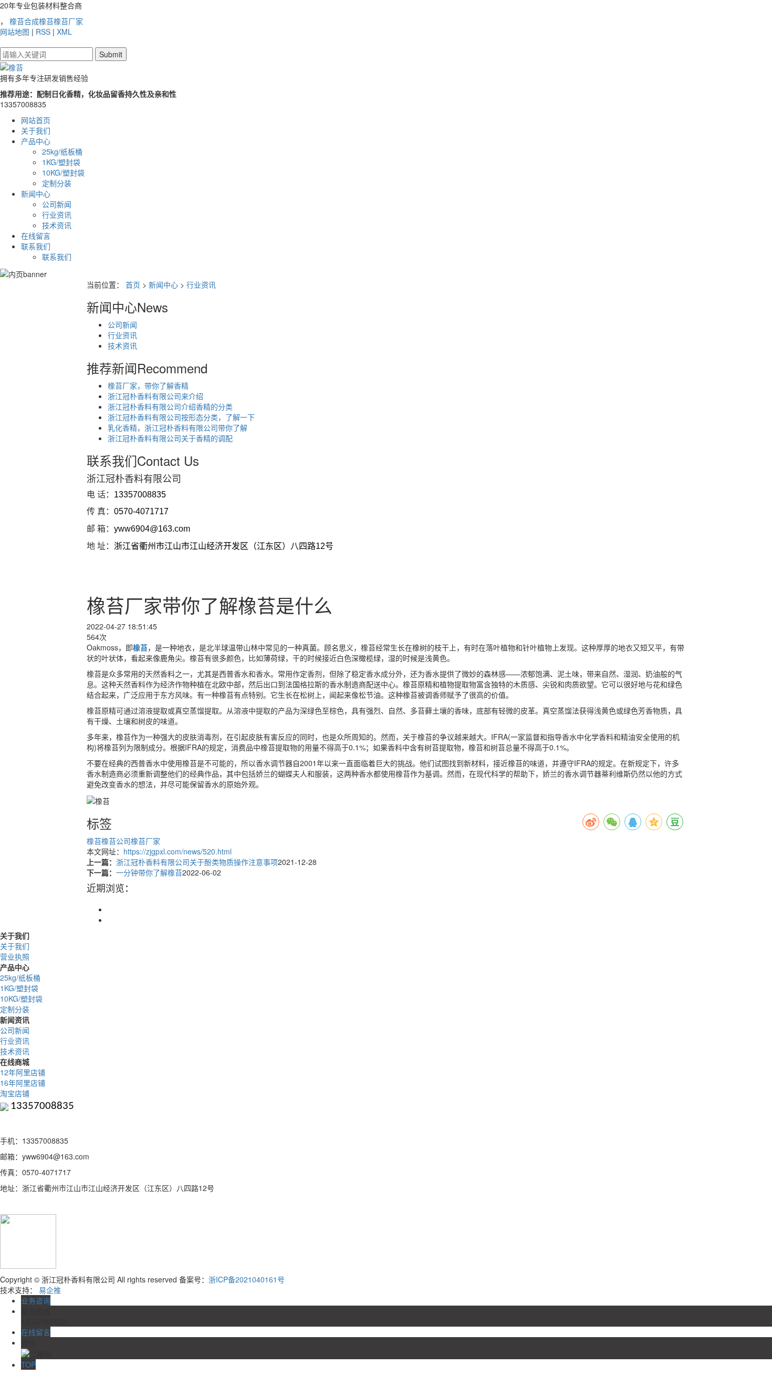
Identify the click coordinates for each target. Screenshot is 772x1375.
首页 (133, 284)
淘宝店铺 (14, 1093)
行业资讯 (56, 214)
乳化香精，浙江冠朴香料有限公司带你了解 (177, 427)
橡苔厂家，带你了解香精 (148, 385)
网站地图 (14, 31)
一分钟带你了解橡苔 (149, 872)
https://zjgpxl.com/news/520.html (177, 851)
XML (64, 31)
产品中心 (35, 141)
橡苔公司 (116, 841)
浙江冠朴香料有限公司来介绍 (155, 396)
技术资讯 (56, 225)
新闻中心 (35, 193)
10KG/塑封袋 (63, 172)
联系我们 (35, 246)
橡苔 (16, 21)
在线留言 (35, 235)
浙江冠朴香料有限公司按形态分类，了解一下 (181, 417)
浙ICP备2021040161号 (246, 1279)
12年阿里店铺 (22, 1072)
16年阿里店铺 (22, 1082)
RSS (43, 31)
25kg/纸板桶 (62, 151)
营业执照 (14, 956)
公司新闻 (56, 204)
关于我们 (35, 130)
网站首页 (35, 120)
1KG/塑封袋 (61, 162)
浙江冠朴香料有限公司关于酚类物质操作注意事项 (197, 862)
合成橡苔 (39, 21)
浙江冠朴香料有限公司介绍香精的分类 (170, 406)
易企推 (50, 1290)
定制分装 (56, 183)
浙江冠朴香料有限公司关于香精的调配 (170, 438)
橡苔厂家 (68, 21)
